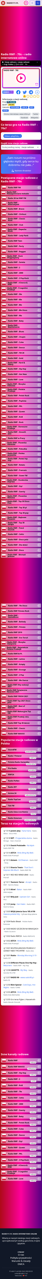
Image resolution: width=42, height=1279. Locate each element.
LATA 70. (24, 107)
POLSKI (11, 105)
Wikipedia (34, 118)
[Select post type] (29, 147)
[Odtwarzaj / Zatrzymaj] (26, 2)
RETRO (5, 110)
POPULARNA (15, 107)
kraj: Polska (8, 64)
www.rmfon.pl (24, 114)
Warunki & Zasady (21, 1260)
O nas (21, 1254)
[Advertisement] (21, 27)
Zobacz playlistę (11, 136)
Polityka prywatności (21, 1257)
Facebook (24, 118)
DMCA (21, 1264)
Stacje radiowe (10, 62)
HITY (31, 107)
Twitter (35, 114)
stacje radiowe (23, 62)
